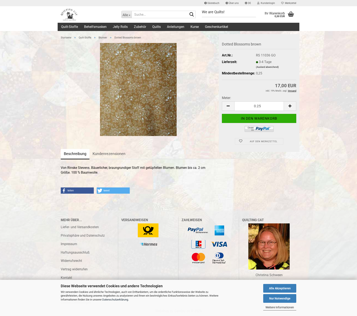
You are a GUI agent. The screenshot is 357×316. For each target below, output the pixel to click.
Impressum (69, 244)
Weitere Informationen (279, 307)
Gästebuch (213, 3)
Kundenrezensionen (109, 153)
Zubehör (140, 27)
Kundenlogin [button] (267, 3)
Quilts (156, 27)
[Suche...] (192, 14)
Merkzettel (290, 3)
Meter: (226, 98)
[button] (248, 3)
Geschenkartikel (216, 27)
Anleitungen (175, 27)
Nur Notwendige (279, 298)
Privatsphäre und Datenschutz (83, 235)
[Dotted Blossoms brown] (138, 89)
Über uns (233, 3)
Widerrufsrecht (71, 261)
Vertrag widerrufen (74, 269)
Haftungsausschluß (75, 252)
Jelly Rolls (120, 27)
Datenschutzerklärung (115, 299)
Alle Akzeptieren (280, 288)
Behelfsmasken (95, 27)
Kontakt (66, 278)
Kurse (194, 27)
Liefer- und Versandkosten (80, 227)
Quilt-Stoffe (69, 27)
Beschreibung (75, 153)
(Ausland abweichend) (267, 67)
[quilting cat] (88, 14)
